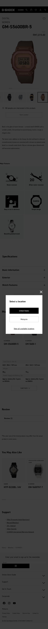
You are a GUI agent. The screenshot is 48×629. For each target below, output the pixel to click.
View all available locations (24, 328)
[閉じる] (41, 292)
